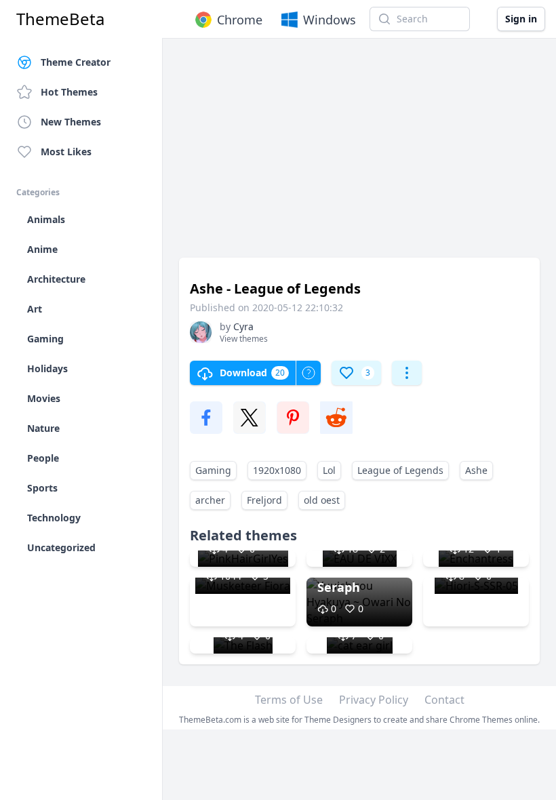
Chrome (239, 20)
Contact (444, 699)
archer (210, 500)
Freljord (264, 500)
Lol (329, 470)
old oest (322, 500)
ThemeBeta (60, 19)
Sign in (521, 18)
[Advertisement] (359, 154)
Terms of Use (289, 699)
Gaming (213, 470)
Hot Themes (69, 91)
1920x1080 (277, 470)
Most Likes (66, 151)
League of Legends (400, 470)
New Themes (71, 121)
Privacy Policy (373, 699)
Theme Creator (76, 62)
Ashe (476, 470)
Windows (329, 20)
